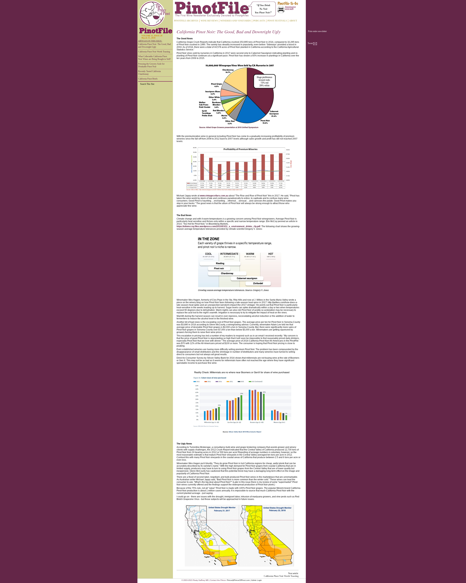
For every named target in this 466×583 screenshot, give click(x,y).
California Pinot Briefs (148, 78)
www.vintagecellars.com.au (214, 195)
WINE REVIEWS (209, 20)
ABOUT (293, 20)
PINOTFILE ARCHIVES (186, 20)
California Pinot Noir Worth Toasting (154, 51)
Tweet (310, 43)
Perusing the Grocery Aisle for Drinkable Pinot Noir (151, 65)
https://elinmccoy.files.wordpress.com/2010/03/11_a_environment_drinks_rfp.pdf (218, 226)
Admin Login (256, 580)
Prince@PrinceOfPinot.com (238, 580)
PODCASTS (259, 20)
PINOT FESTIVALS (277, 20)
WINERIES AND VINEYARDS (235, 20)
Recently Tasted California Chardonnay (149, 72)
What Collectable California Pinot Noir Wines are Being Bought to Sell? (154, 57)
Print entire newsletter (317, 31)
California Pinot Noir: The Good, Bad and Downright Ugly (154, 45)
